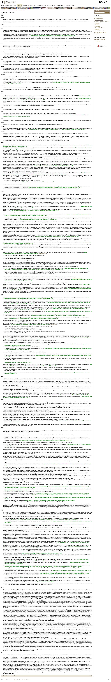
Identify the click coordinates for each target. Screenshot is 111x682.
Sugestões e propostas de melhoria (102, 21)
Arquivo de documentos (100, 39)
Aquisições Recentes (100, 30)
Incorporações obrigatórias (100, 32)
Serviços (20, 5)
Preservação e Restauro (100, 27)
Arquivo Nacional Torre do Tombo (9, 2)
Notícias (48, 5)
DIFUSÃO (53, 5)
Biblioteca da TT (98, 17)
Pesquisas (97, 23)
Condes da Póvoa (42, 253)
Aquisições (97, 29)
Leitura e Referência (99, 18)
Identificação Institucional (11, 5)
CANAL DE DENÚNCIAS (60, 5)
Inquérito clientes (70, 5)
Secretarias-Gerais (99, 20)
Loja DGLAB (97, 33)
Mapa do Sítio (16, 679)
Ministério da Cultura (102, 46)
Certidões (97, 24)
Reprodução (97, 26)
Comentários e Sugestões (23, 679)
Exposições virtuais (41, 5)
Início (2, 5)
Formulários (97, 40)
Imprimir (90, 675)
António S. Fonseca (77, 277)
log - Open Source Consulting (109, 680)
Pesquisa (97, 10)
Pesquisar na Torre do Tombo (29, 5)
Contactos (29, 679)
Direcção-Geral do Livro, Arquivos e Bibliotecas (104, 2)
